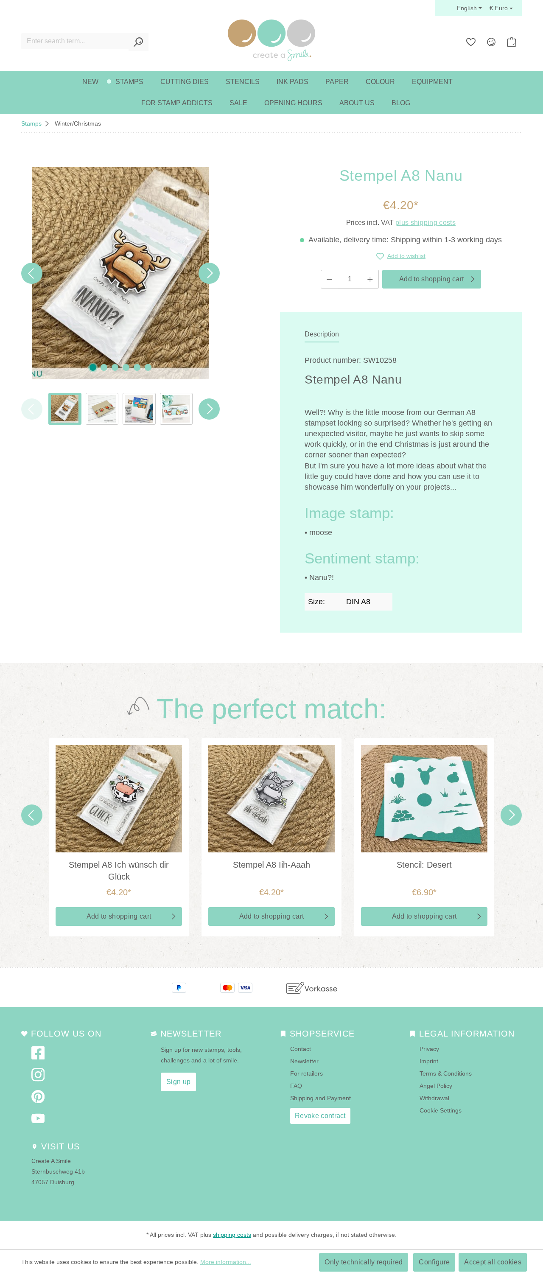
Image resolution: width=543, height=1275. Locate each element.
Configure (434, 1262)
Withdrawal (434, 1098)
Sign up (178, 1081)
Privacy (429, 1048)
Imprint (429, 1061)
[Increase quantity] (370, 279)
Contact (300, 1048)
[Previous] (31, 273)
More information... (225, 1261)
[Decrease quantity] (329, 279)
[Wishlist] (471, 42)
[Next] (209, 273)
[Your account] (491, 42)
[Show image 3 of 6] (115, 367)
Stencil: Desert (424, 864)
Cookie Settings (441, 1110)
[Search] (138, 42)
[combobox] (75, 41)
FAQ (296, 1085)
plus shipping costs (425, 222)
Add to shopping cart (431, 279)
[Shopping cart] (511, 42)
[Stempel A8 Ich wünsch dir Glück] (119, 798)
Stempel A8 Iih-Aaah (271, 864)
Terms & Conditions (446, 1073)
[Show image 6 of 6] (148, 367)
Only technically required (364, 1262)
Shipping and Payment (320, 1098)
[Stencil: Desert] (424, 798)
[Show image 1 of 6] (93, 367)
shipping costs (232, 1234)
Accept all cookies (492, 1262)
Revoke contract (320, 1115)
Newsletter (304, 1061)
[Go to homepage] (271, 40)
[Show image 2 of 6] (104, 367)
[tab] (322, 335)
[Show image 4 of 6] (126, 367)
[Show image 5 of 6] (137, 367)
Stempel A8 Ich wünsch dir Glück (119, 870)
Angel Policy (436, 1085)
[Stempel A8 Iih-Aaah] (271, 798)
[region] (120, 296)
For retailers (306, 1073)
